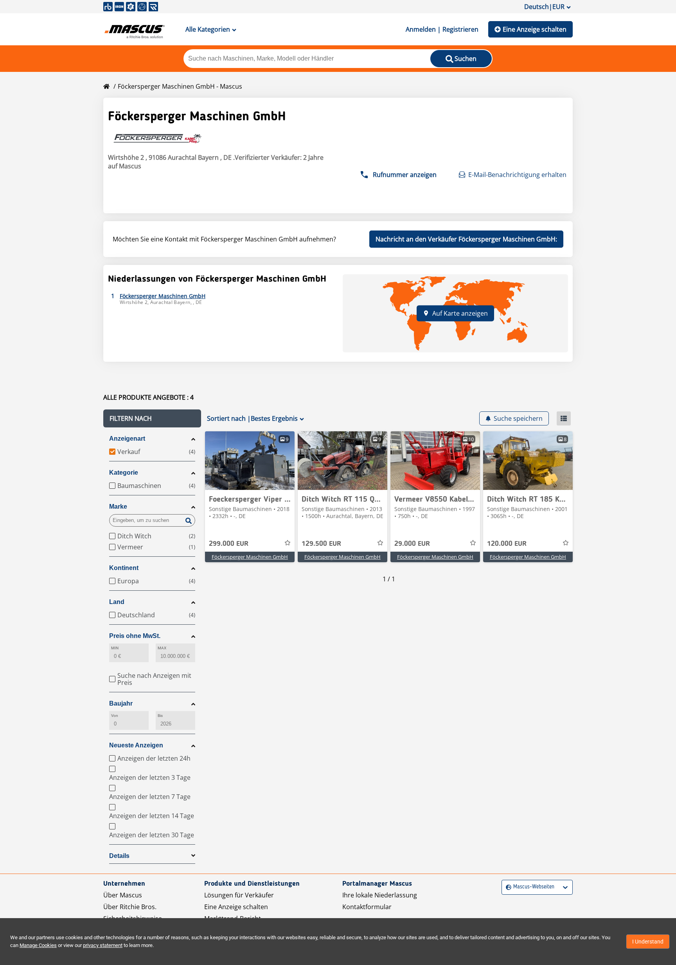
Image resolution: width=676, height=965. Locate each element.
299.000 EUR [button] (228, 543)
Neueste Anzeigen (136, 745)
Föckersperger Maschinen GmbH (250, 556)
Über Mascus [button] (122, 895)
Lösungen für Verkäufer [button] (239, 895)
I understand (647, 941)
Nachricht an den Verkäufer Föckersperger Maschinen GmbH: (466, 239)
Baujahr (121, 703)
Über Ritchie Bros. (129, 906)
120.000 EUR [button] (507, 543)
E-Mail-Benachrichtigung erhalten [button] (517, 174)
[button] (152, 418)
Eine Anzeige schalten (534, 29)
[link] (250, 460)
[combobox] (507, 887)
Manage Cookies (38, 945)
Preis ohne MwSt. (134, 636)
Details (119, 855)
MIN (115, 648)
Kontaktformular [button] (367, 906)
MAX (162, 648)
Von (114, 715)
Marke (118, 506)
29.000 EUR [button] (412, 543)
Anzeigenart (127, 438)
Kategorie (123, 472)
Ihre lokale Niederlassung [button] (379, 895)
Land (116, 602)
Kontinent (123, 568)
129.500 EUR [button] (321, 543)
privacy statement (102, 945)
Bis (160, 715)
